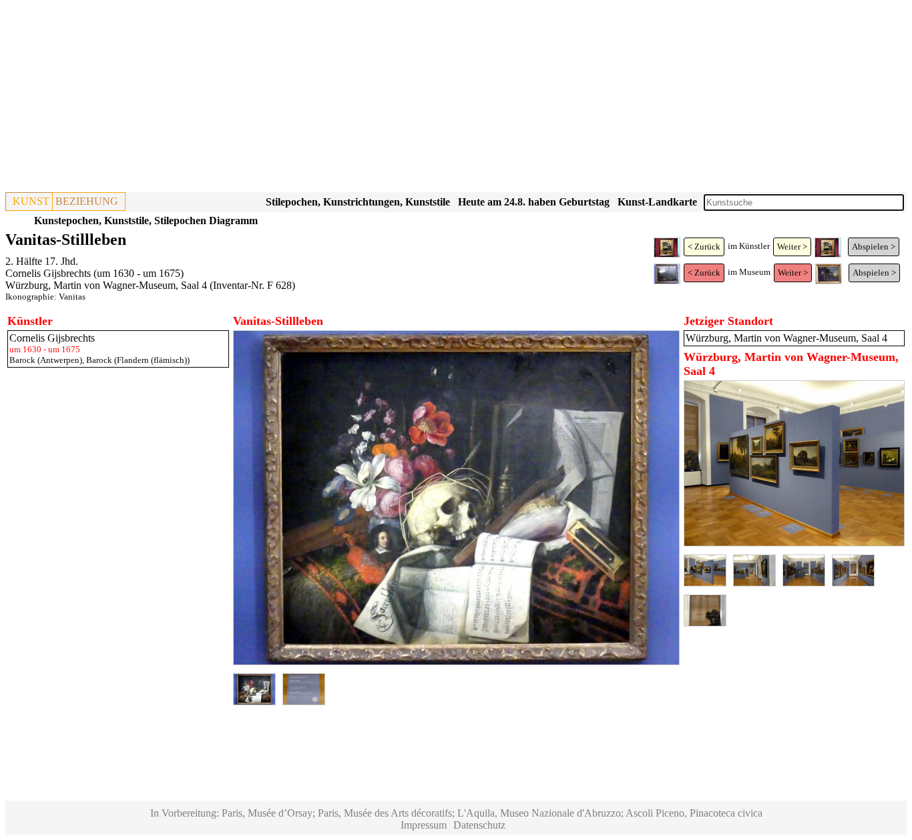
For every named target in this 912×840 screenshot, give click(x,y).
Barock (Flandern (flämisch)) (138, 360)
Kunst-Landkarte (657, 201)
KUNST (31, 201)
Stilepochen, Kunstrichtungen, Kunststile (358, 201)
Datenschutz (479, 825)
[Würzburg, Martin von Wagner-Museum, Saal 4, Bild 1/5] (794, 542)
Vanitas (72, 297)
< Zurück (704, 247)
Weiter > (792, 247)
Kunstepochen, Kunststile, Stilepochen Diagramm (146, 220)
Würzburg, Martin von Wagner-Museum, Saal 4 (106, 285)
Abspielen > (873, 247)
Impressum (424, 825)
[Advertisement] (406, 98)
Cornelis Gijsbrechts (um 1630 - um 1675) (94, 273)
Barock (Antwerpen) (45, 360)
